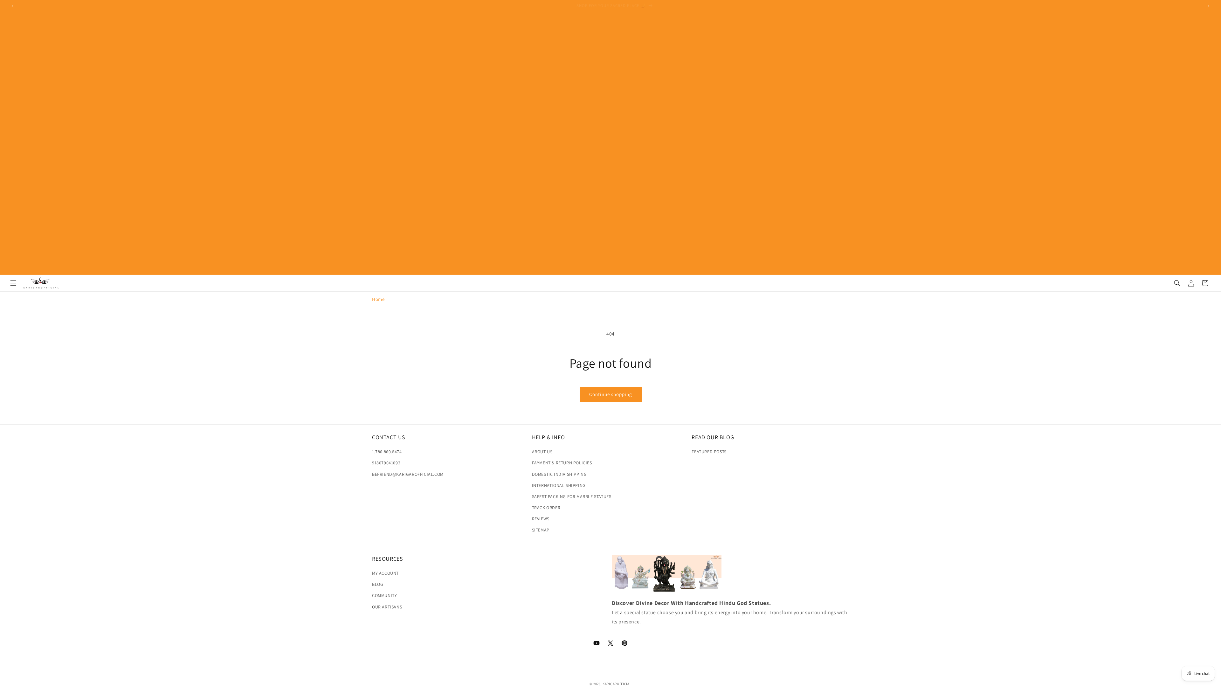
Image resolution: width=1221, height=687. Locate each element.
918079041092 (386, 463)
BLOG (377, 584)
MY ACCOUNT (385, 573)
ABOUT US (542, 452)
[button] (13, 283)
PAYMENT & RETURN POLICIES (562, 463)
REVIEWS (540, 519)
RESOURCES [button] (387, 558)
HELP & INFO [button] (548, 437)
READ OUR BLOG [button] (713, 437)
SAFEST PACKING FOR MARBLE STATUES (571, 496)
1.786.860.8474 (387, 452)
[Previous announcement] (12, 6)
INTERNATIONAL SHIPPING (559, 485)
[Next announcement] (1209, 6)
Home (378, 299)
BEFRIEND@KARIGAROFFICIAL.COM (408, 474)
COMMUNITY (384, 595)
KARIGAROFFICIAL (617, 684)
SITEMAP (540, 530)
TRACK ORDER (546, 507)
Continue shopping (610, 394)
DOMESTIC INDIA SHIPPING (559, 474)
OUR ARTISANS (387, 606)
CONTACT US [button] (388, 437)
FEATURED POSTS (709, 452)
